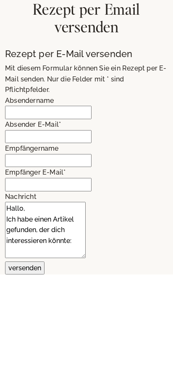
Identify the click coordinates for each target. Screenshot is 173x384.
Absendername (29, 100)
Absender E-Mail (33, 124)
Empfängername (32, 148)
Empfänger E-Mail (35, 172)
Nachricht (21, 197)
